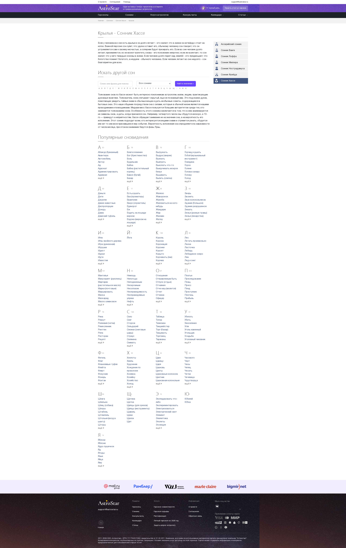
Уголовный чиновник (195, 339)
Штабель (103, 412)
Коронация (161, 244)
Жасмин (160, 216)
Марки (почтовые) (107, 289)
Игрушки (102, 248)
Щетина (131, 399)
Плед (187, 289)
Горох (188, 165)
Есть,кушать (133, 193)
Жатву (159, 219)
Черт (187, 361)
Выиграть (161, 162)
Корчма (160, 260)
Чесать (188, 371)
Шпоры (102, 409)
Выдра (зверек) (164, 156)
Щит (129, 422)
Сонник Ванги (228, 50)
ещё (100, 178)
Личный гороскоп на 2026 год (166, 521)
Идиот (101, 251)
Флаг (100, 361)
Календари (216, 15)
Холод (130, 384)
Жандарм (161, 210)
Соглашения (115, 2)
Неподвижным (134, 282)
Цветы (159, 371)
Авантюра (103, 156)
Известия (103, 260)
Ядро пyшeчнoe (106, 447)
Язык (100, 456)
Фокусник (103, 374)
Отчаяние (161, 285)
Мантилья (103, 276)
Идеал (101, 254)
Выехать (160, 159)
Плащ (188, 282)
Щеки (130, 415)
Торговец (161, 336)
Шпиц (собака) (105, 405)
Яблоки (101, 440)
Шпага (101, 399)
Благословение (135, 152)
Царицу (160, 361)
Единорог (132, 206)
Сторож (131, 323)
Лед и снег (190, 260)
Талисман (161, 323)
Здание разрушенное (196, 206)
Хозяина (131, 374)
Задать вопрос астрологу (164, 525)
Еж (128, 210)
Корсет (160, 251)
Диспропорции (105, 206)
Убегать (189, 317)
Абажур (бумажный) (108, 152)
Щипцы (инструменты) (138, 409)
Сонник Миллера (229, 63)
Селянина (131, 339)
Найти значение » (185, 84)
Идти (101, 257)
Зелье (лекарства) (194, 216)
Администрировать (108, 172)
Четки (188, 374)
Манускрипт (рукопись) (110, 279)
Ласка (188, 244)
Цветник (160, 377)
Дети (100, 197)
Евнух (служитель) (136, 203)
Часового (190, 358)
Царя (158, 364)
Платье (188, 276)
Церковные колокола (167, 374)
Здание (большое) (194, 203)
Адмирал (102, 175)
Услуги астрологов (159, 15)
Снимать (131, 343)
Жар (158, 213)
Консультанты (190, 15)
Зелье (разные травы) (196, 213)
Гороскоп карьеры (161, 511)
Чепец (188, 368)
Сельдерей (132, 326)
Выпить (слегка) (164, 178)
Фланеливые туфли (107, 364)
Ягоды (101, 453)
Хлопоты (131, 358)
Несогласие (133, 289)
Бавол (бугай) (134, 175)
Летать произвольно (195, 241)
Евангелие (132, 200)
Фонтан (102, 381)
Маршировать (105, 292)
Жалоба (160, 200)
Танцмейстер (163, 326)
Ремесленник (105, 326)
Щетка (130, 402)
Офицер (160, 298)
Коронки (160, 248)
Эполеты (160, 422)
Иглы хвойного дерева (109, 241)
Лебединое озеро (194, 254)
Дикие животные (106, 203)
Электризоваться (165, 409)
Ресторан (103, 336)
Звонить (189, 197)
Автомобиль (104, 159)
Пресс (188, 285)
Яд (99, 450)
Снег (129, 320)
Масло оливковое (107, 302)
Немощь (131, 276)
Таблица (160, 317)
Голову (188, 175)
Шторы (102, 425)
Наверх (101, 527)
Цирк (158, 358)
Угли (187, 326)
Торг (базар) (162, 330)
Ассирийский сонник (231, 44)
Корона (160, 241)
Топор (159, 320)
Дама (101, 213)
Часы (187, 364)
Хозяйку (131, 377)
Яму (100, 463)
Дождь (102, 210)
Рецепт (102, 339)
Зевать (188, 210)
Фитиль (102, 358)
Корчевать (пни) (164, 257)
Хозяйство (132, 381)
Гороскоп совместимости (164, 507)
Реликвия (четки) (106, 323)
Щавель (131, 412)
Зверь (188, 193)
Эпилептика (162, 418)
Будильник (132, 162)
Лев (187, 257)
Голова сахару (192, 172)
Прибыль (189, 298)
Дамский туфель (106, 216)
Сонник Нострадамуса (233, 69)
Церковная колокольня (168, 381)
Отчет (159, 292)
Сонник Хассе (228, 81)
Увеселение (191, 323)
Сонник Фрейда (229, 75)
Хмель (130, 361)
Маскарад (103, 298)
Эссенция (161, 425)
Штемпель (103, 415)
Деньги (101, 193)
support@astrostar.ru (239, 2)
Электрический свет (166, 412)
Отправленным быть (166, 279)
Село (129, 317)
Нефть (130, 302)
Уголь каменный (193, 330)
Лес (187, 238)
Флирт (101, 371)
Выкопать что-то (165, 165)
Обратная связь (195, 516)
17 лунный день (212, 8)
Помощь (126, 2)
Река (100, 317)
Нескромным (133, 285)
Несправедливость (137, 292)
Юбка (188, 402)
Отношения (161, 276)
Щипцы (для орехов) (137, 405)
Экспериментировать (167, 405)
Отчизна (160, 295)
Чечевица (189, 377)
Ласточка (190, 248)
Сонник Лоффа (229, 56)
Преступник (191, 292)
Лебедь (189, 251)
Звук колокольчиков (195, 200)
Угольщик (189, 333)
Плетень (189, 295)
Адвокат (102, 169)
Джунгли (102, 200)
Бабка (130, 165)
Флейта (102, 368)
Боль (129, 159)
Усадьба (189, 336)
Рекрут (101, 320)
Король (160, 238)
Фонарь (102, 377)
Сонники (129, 15)
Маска (101, 295)
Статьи (242, 15)
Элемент (160, 415)
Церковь (160, 368)
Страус (130, 336)
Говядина (189, 162)
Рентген (102, 330)
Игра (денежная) (106, 244)
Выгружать (162, 152)
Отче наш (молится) (166, 289)
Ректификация (160, 516)
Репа (100, 333)
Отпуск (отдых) (164, 282)
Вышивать (161, 175)
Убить (188, 320)
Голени (188, 169)
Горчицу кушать (193, 152)
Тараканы (161, 339)
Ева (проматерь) (135, 197)
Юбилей (189, 399)
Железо (160, 193)
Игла (100, 238)
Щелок (130, 418)
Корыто (160, 254)
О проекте (102, 2)
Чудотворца (191, 381)
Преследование (193, 279)
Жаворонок (162, 197)
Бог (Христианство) (137, 156)
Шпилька (102, 402)
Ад (99, 165)
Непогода (132, 279)
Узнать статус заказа (235, 8)
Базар (130, 178)
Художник (132, 364)
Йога (129, 238)
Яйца (100, 460)
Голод (188, 178)
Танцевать (161, 333)
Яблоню (102, 443)
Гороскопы (103, 15)
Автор (101, 162)
